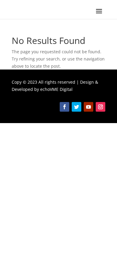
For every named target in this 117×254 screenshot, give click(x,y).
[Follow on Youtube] (88, 107)
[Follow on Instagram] (100, 107)
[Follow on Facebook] (64, 107)
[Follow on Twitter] (76, 107)
